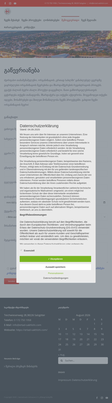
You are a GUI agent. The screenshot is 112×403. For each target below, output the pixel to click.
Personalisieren (55, 273)
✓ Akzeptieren (55, 259)
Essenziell (29, 250)
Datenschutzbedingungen (55, 278)
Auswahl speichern (55, 267)
